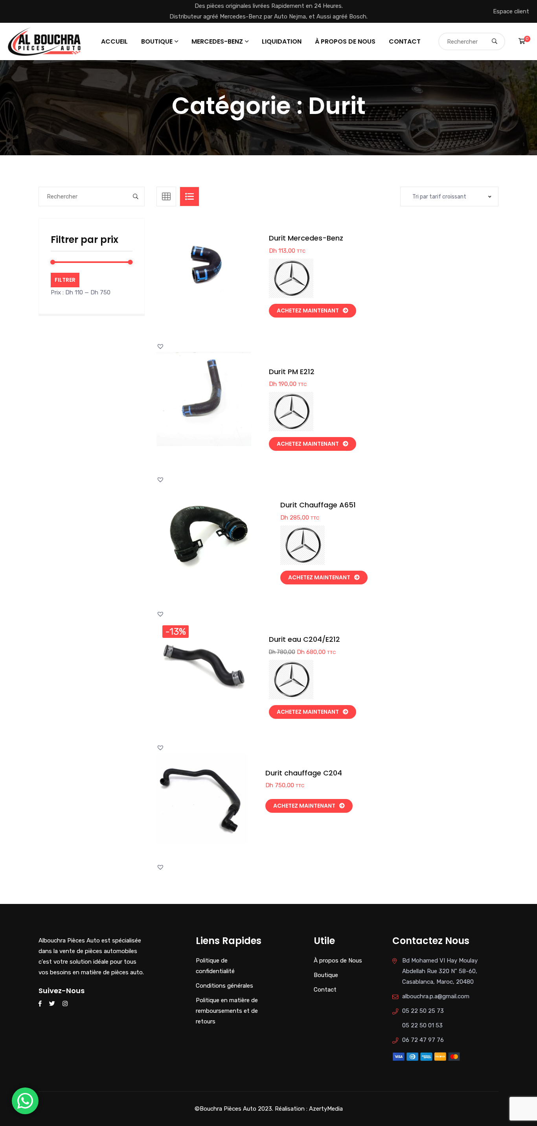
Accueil (114, 41)
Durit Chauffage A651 (318, 505)
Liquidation (282, 41)
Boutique (157, 41)
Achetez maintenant (308, 310)
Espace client (511, 11)
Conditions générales (224, 985)
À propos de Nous (345, 41)
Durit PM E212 (291, 372)
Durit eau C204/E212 (304, 639)
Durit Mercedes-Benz (306, 238)
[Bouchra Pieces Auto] (45, 40)
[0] (522, 41)
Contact (405, 41)
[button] (221, 273)
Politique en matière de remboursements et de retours (227, 1011)
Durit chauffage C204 (303, 773)
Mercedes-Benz (217, 41)
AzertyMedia (326, 1108)
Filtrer (65, 280)
